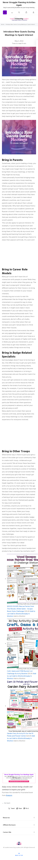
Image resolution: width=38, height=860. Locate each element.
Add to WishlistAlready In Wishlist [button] (18, 615)
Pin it (27, 808)
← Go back (6, 803)
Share (20, 808)
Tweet (13, 808)
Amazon (9, 795)
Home (2, 24)
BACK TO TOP (19, 855)
